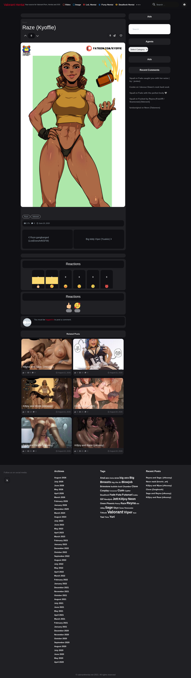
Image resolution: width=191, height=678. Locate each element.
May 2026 (58, 489)
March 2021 (59, 619)
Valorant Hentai (14, 4)
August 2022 (60, 560)
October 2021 (60, 595)
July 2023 (58, 521)
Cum (121, 490)
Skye (116, 508)
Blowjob (127, 482)
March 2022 (59, 576)
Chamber (127, 486)
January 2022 (60, 583)
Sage (109, 507)
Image (78, 5)
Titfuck (103, 513)
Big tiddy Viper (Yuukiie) (98, 239)
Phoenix (111, 503)
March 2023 (59, 536)
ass (107, 478)
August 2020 (60, 646)
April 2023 (59, 532)
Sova (121, 508)
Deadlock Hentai (126, 5)
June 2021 (59, 607)
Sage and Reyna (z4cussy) (38, 445)
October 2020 (60, 638)
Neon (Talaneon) (152, 107)
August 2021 (60, 599)
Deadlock (104, 495)
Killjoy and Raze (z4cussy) (89, 445)
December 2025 (61, 509)
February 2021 (61, 623)
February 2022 (61, 580)
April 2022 (59, 572)
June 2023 (59, 525)
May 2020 (58, 658)
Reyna (131, 503)
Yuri (112, 516)
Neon (132, 499)
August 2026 (60, 478)
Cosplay (104, 490)
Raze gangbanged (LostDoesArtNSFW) (38, 239)
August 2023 (60, 517)
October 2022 (60, 552)
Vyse (134, 513)
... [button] (138, 4)
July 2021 (58, 603)
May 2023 (58, 529)
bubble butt (116, 486)
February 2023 (61, 540)
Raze (24, 22)
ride (137, 503)
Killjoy (123, 499)
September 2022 (61, 556)
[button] (112, 35)
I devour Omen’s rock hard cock (154, 87)
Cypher (128, 491)
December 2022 (61, 548)
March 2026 (59, 497)
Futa (118, 494)
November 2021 (61, 591)
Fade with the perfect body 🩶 (152, 93)
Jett (115, 499)
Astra (111, 478)
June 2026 (59, 485)
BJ (120, 482)
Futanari (127, 494)
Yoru (107, 517)
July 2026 (58, 481)
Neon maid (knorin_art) (87, 366)
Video (68, 5)
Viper (128, 512)
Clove (135, 486)
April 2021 (59, 615)
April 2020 (59, 662)
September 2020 (61, 642)
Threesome (128, 508)
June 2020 (59, 654)
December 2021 (61, 587)
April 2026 (59, 493)
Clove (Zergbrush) (85, 406)
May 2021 (58, 611)
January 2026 (60, 505)
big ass (124, 477)
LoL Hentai (91, 5)
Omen (103, 503)
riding (102, 508)
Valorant (35, 217)
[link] (120, 35)
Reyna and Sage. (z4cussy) (38, 366)
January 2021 (60, 627)
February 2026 (61, 501)
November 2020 (61, 634)
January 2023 (60, 544)
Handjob (108, 499)
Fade (112, 494)
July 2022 (58, 564)
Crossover (113, 491)
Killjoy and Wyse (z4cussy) (38, 406)
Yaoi (102, 517)
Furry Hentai (107, 5)
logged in (50, 319)
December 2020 (61, 631)
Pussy (117, 503)
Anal (102, 478)
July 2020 (58, 650)
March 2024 (59, 513)
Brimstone (105, 486)
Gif (101, 499)
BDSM (117, 478)
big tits (115, 482)
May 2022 (58, 568)
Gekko (135, 495)
